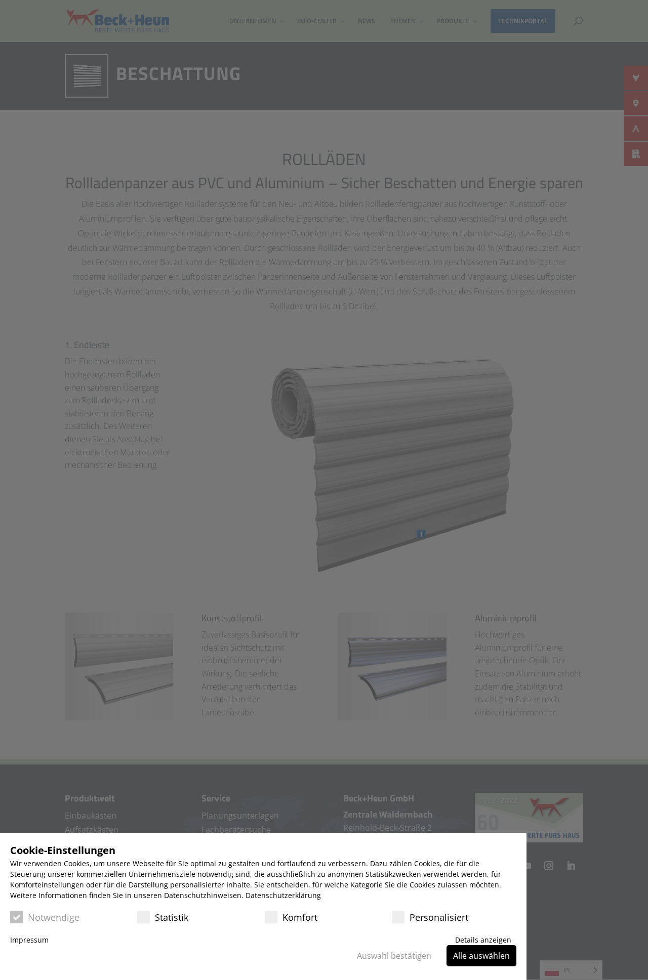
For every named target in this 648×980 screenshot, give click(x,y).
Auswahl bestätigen (394, 955)
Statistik (171, 917)
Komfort (299, 917)
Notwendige (53, 917)
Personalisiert (439, 917)
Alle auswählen (481, 955)
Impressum (29, 940)
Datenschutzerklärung (283, 895)
